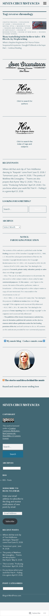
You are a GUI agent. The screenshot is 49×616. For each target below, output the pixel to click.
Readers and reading (13, 28)
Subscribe (10, 521)
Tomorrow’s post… (11, 175)
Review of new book (27, 32)
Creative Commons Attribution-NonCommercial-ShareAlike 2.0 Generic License (12, 433)
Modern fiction (23, 26)
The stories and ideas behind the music (25, 380)
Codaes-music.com (32, 341)
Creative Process (10, 22)
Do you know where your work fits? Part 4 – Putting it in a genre (24, 188)
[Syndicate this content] (3, 380)
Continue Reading (14, 48)
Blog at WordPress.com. (12, 596)
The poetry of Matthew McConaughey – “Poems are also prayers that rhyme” (24, 178)
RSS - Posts (7, 480)
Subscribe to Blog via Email (11, 489)
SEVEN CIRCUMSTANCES (21, 3)
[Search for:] (13, 447)
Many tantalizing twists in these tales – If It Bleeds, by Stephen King (24, 37)
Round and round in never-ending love (21, 386)
